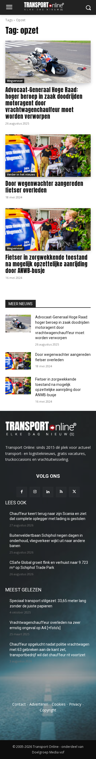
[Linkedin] (48, 492)
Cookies (59, 704)
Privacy (75, 704)
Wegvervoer (15, 81)
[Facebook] (22, 492)
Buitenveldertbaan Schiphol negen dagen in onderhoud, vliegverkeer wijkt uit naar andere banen (47, 540)
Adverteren (38, 704)
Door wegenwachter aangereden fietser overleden (44, 186)
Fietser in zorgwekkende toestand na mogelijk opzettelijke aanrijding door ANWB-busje (46, 264)
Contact (19, 704)
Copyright (48, 710)
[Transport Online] (48, 6)
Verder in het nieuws (21, 174)
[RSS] (61, 492)
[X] (74, 492)
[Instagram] (35, 492)
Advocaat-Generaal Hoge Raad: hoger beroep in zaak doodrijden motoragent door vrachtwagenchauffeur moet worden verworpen (43, 103)
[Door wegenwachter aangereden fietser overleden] (48, 155)
